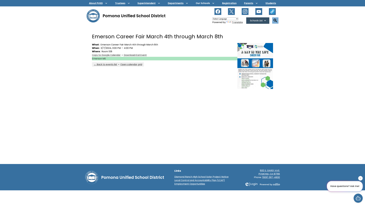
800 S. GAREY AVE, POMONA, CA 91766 (269, 172)
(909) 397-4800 (271, 177)
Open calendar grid (131, 64)
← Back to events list (105, 64)
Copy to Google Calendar (106, 55)
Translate (237, 22)
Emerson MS (99, 58)
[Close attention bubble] (360, 178)
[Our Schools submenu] (205, 3)
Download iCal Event (135, 55)
